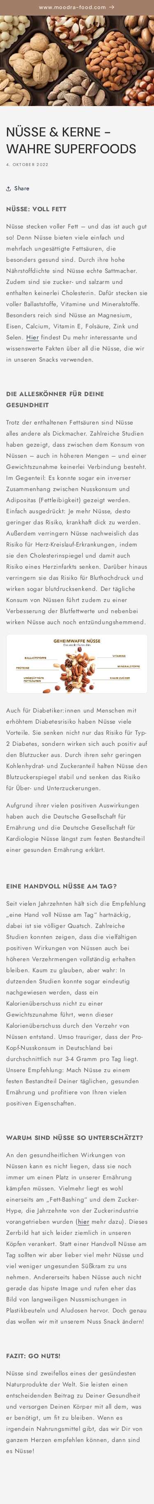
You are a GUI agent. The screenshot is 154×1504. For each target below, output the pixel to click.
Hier (32, 337)
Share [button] (22, 188)
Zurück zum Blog (83, 1492)
